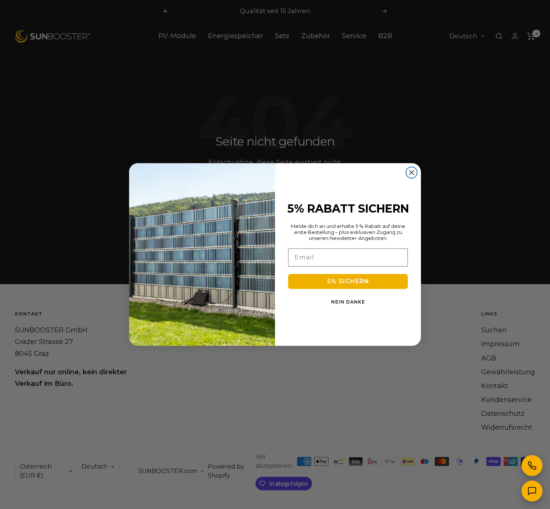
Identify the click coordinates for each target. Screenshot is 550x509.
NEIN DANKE (348, 302)
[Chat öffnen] (532, 491)
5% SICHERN (348, 281)
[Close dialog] (411, 172)
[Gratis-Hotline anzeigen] (532, 465)
